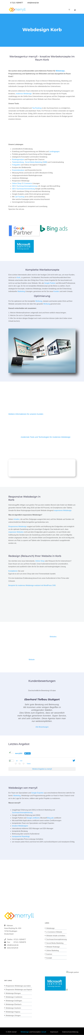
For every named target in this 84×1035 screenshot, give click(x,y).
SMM (45, 162)
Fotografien (16, 165)
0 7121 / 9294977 (16, 3)
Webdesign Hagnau (13, 1012)
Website (32, 659)
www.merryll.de (12, 948)
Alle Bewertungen (42, 727)
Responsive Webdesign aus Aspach (19, 989)
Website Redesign (53, 947)
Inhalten (17, 519)
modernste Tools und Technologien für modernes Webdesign (45, 437)
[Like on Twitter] (24, 764)
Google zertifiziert (33, 818)
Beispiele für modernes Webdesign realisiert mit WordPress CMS (32, 585)
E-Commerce (27, 183)
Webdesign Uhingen (13, 1015)
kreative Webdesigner (20, 826)
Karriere (49, 954)
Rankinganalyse (18, 159)
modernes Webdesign (24, 93)
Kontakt (49, 958)
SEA (13, 189)
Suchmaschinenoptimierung (27, 186)
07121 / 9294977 (19, 939)
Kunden (56, 291)
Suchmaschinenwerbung (26, 189)
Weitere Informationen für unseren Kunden (25, 414)
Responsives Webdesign (17, 526)
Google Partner (49, 283)
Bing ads (50, 818)
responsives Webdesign (62, 510)
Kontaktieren (13, 571)
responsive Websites (16, 532)
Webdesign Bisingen (13, 993)
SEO (14, 186)
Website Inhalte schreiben (55, 936)
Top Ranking (36, 108)
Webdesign (60, 71)
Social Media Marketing (33, 162)
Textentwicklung (18, 162)
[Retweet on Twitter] (20, 764)
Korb (18, 277)
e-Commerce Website (54, 932)
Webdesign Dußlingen (14, 1001)
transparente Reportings (21, 836)
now (21, 760)
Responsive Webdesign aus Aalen (18, 986)
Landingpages (54, 151)
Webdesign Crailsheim (14, 997)
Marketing (21, 291)
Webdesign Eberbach (13, 1004)
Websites (53, 637)
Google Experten (37, 793)
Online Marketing (52, 950)
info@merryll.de (13, 945)
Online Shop (16, 183)
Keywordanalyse (18, 170)
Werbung (38, 301)
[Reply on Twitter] (16, 764)
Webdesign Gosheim (13, 1008)
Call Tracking (19, 197)
